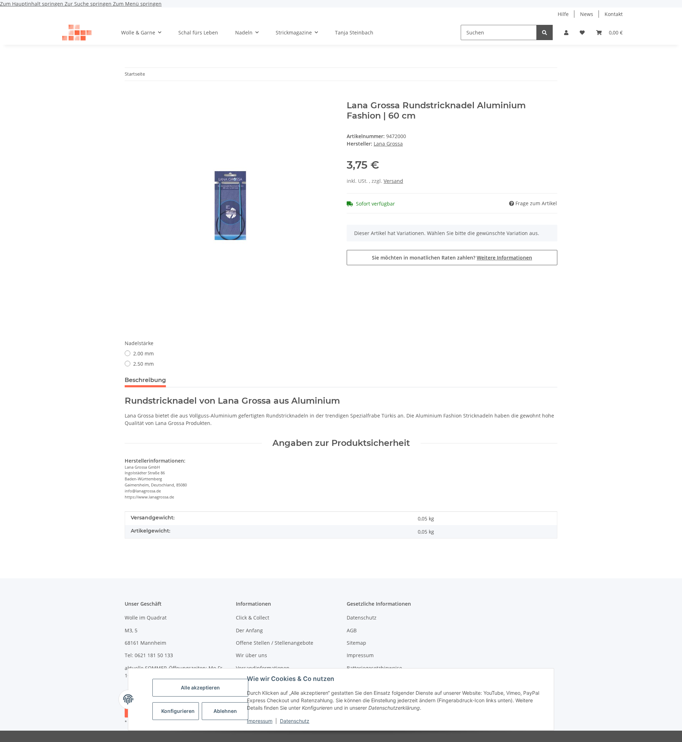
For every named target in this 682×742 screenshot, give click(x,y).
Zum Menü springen (137, 3)
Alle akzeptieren (200, 687)
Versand (393, 181)
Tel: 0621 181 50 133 (149, 655)
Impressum (259, 721)
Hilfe (563, 14)
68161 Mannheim (145, 642)
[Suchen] (544, 32)
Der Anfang (249, 630)
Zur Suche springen (89, 3)
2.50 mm (143, 363)
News (586, 14)
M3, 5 (131, 630)
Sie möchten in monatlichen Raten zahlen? (452, 257)
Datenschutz (294, 721)
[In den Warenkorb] (130, 96)
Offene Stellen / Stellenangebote (274, 642)
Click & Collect (252, 617)
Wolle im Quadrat (146, 617)
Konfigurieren (178, 711)
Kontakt (614, 14)
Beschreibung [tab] (145, 380)
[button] (566, 32)
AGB (352, 630)
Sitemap (356, 642)
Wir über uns (251, 655)
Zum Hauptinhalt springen (32, 3)
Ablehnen (225, 711)
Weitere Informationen (504, 257)
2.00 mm (143, 353)
